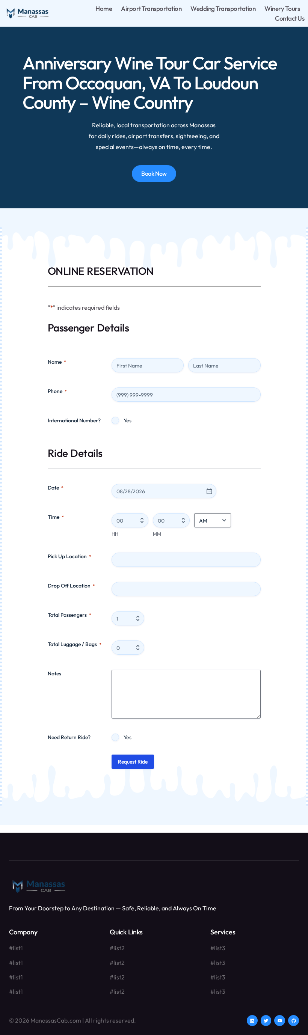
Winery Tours (282, 8)
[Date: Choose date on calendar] (209, 491)
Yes (127, 420)
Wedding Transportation (222, 8)
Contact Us (289, 18)
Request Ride (133, 761)
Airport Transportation (151, 8)
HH (115, 534)
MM (157, 534)
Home (103, 8)
